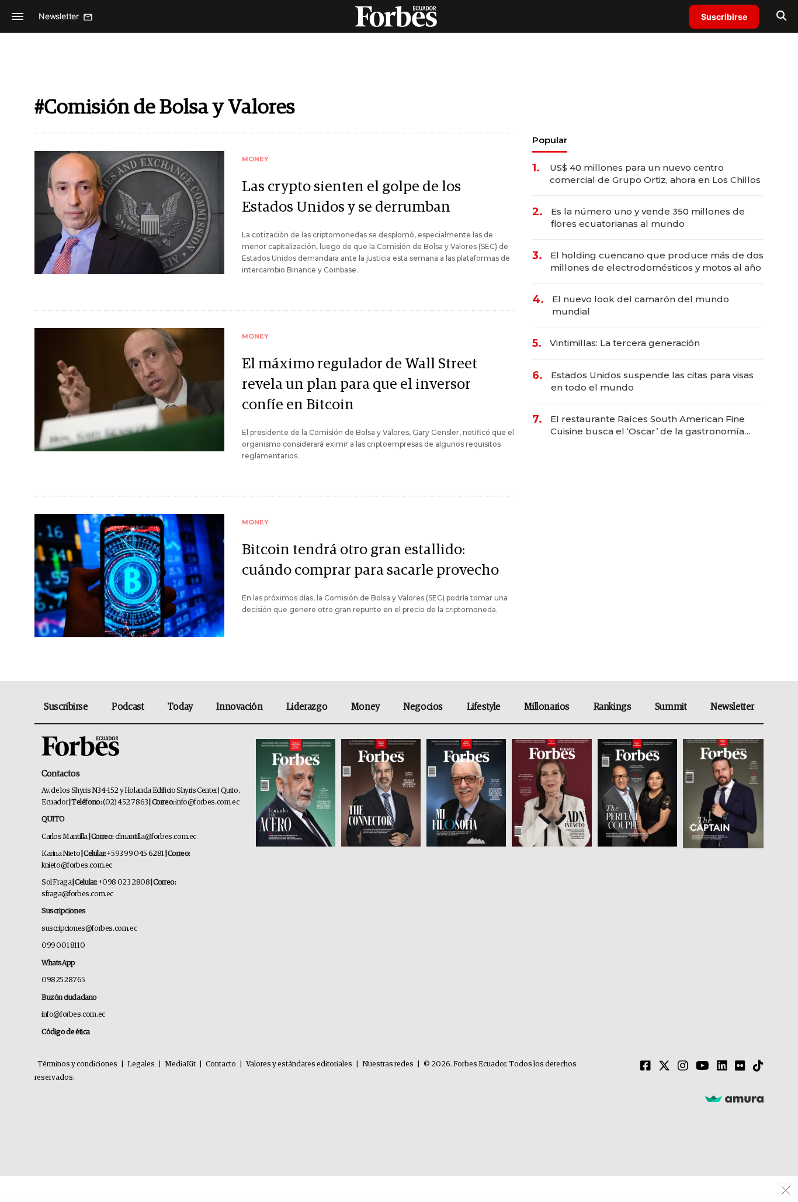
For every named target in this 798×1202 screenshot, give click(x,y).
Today (180, 706)
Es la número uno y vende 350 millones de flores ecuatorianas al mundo (648, 217)
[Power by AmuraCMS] (734, 1098)
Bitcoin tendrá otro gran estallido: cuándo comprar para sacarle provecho (370, 560)
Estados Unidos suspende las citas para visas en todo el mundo (652, 381)
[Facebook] (645, 1066)
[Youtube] (702, 1066)
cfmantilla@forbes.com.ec (155, 837)
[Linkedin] (722, 1066)
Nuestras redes (388, 1064)
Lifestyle (484, 706)
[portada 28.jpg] (551, 793)
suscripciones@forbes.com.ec (89, 928)
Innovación (239, 706)
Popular (549, 140)
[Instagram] (683, 1066)
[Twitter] (664, 1066)
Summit (671, 706)
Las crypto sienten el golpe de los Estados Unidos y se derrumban (351, 197)
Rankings (613, 706)
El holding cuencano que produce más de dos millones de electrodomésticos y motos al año (657, 261)
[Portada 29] (466, 793)
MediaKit (180, 1064)
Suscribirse (724, 17)
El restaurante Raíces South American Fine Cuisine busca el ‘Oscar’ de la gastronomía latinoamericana (647, 425)
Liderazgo (306, 706)
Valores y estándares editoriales (299, 1064)
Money (365, 706)
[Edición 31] (295, 793)
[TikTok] (758, 1066)
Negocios (423, 706)
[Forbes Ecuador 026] (722, 793)
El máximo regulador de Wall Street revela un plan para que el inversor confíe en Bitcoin (359, 384)
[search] (781, 16)
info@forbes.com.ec (207, 802)
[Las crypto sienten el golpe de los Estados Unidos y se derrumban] (129, 212)
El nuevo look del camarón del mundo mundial (640, 305)
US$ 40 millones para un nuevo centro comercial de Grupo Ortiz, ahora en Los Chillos (655, 173)
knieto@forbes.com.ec (76, 865)
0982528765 (63, 980)
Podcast (128, 706)
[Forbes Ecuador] (399, 16)
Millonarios (547, 706)
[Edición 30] (381, 793)
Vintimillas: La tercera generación (625, 342)
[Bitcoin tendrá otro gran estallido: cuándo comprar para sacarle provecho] (129, 575)
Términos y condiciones (77, 1064)
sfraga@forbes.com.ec (77, 894)
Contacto (221, 1064)
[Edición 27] (637, 793)
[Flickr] (740, 1066)
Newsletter (732, 706)
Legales (141, 1064)
